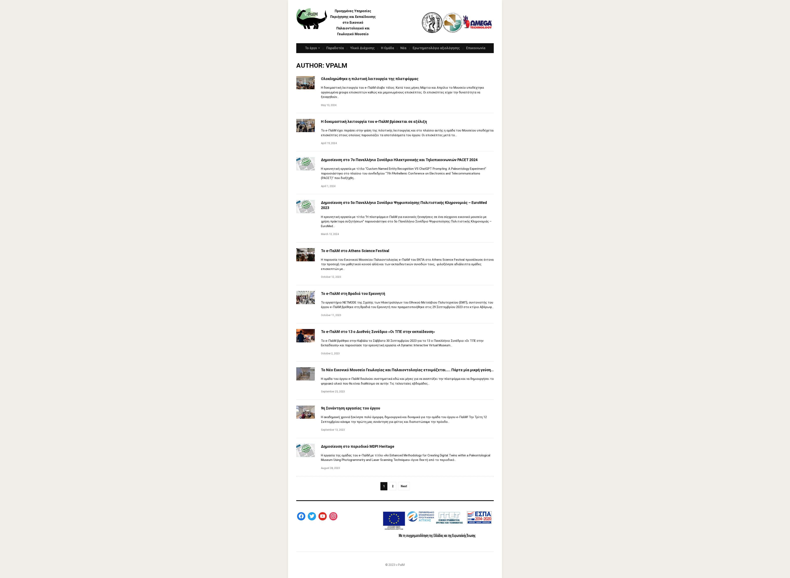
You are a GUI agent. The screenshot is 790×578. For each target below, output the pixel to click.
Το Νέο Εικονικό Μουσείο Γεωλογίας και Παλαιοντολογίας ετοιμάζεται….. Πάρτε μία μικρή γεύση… (407, 370)
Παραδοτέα (335, 48)
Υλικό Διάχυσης (362, 48)
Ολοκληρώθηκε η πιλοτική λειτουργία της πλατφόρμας (369, 79)
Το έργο (311, 48)
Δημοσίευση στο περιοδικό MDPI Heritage (357, 446)
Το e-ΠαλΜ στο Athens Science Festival (355, 251)
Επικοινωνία (475, 48)
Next (404, 486)
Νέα (403, 48)
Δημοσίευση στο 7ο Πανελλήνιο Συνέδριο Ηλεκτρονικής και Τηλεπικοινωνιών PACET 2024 (399, 160)
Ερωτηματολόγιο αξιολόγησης (436, 48)
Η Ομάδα (387, 48)
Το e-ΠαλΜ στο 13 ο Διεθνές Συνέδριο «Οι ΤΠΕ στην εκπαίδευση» (378, 331)
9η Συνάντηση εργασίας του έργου (351, 408)
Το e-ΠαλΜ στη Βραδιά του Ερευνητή (353, 293)
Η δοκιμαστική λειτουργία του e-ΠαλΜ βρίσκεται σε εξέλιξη (374, 121)
